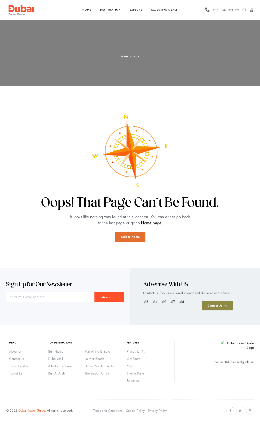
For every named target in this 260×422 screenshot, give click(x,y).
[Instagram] (250, 411)
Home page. (151, 223)
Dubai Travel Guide (31, 410)
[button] (217, 305)
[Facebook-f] (230, 411)
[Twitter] (240, 411)
